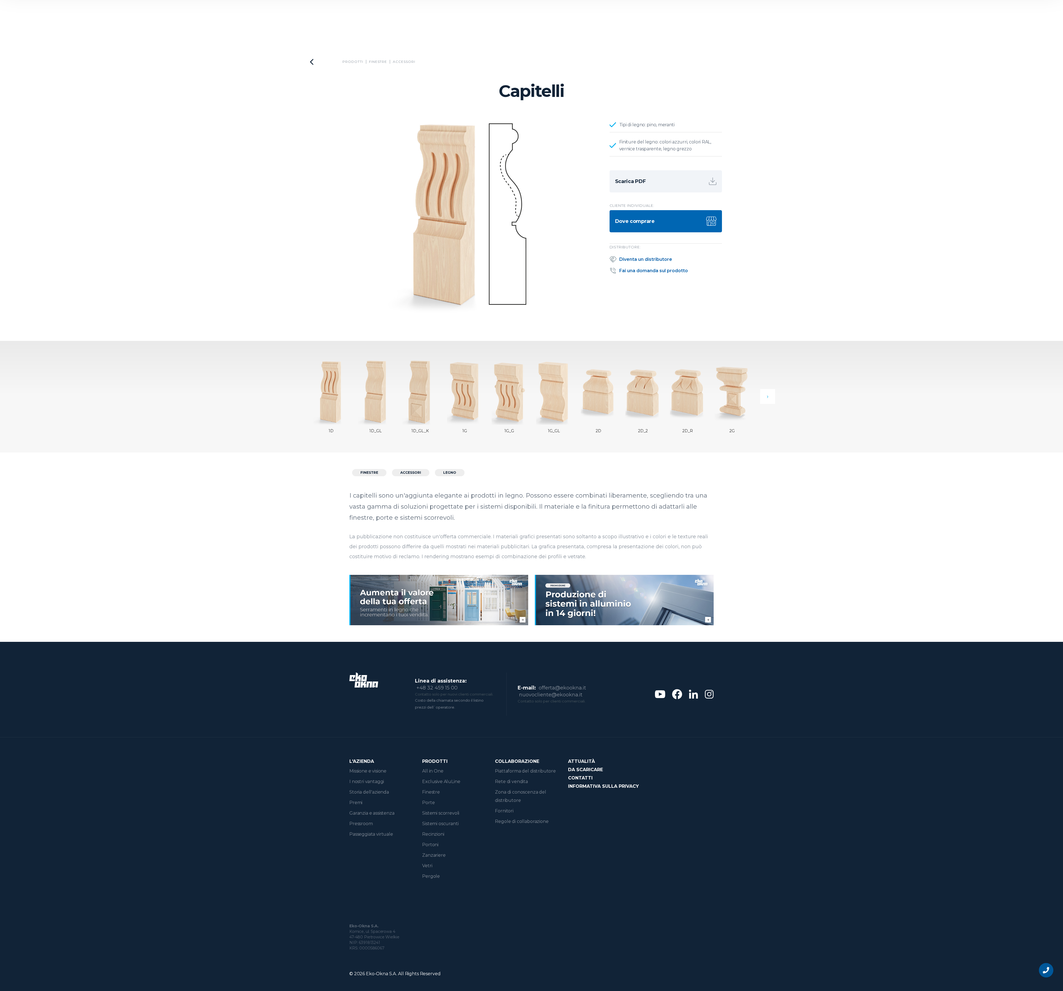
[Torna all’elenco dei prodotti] (311, 62)
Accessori (404, 62)
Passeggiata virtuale (371, 834)
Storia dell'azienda (369, 792)
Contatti (580, 778)
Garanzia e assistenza (371, 813)
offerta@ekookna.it (562, 688)
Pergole (431, 876)
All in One (432, 771)
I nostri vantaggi (366, 781)
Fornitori (504, 811)
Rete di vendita (511, 781)
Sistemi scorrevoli (440, 813)
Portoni (430, 844)
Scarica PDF (630, 181)
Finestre (378, 62)
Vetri (427, 865)
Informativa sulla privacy (603, 786)
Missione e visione (367, 771)
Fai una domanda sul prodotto (653, 270)
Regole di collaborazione (521, 821)
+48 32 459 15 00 (437, 688)
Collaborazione (517, 761)
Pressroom (361, 823)
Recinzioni (433, 834)
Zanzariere (433, 855)
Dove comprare (635, 221)
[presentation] (767, 396)
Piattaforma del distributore (525, 771)
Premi (355, 802)
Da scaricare (585, 769)
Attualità (581, 761)
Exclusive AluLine (441, 781)
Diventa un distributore (645, 259)
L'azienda (361, 761)
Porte (428, 802)
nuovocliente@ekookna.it (550, 695)
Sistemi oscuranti (440, 823)
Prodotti (352, 62)
